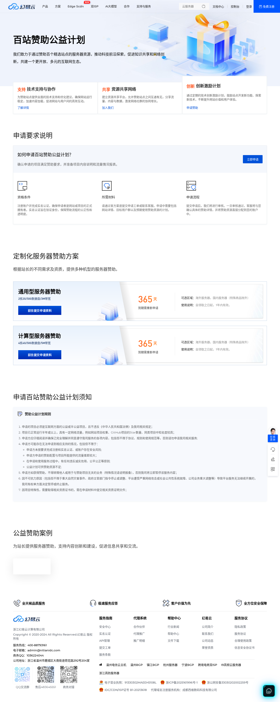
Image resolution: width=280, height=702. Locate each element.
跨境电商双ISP (207, 665)
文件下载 (173, 641)
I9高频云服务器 (231, 665)
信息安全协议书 (244, 647)
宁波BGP (188, 665)
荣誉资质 (207, 647)
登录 (249, 6)
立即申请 (252, 159)
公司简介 (207, 627)
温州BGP (136, 665)
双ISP (94, 6)
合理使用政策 (243, 641)
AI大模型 (111, 6)
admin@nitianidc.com (43, 650)
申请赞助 (192, 108)
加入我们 (108, 108)
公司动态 (207, 641)
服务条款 (105, 654)
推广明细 (139, 641)
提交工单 (105, 647)
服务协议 (240, 634)
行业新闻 (173, 627)
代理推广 (139, 634)
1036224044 (35, 655)
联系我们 (207, 634)
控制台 (235, 6)
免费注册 (268, 6)
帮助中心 (173, 634)
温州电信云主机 (116, 665)
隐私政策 (240, 627)
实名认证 (105, 634)
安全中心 (105, 627)
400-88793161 (37, 645)
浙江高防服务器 (109, 673)
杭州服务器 (170, 665)
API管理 (104, 641)
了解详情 (23, 108)
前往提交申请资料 (40, 310)
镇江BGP (153, 665)
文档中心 (218, 6)
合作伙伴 (139, 627)
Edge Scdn (77, 4)
